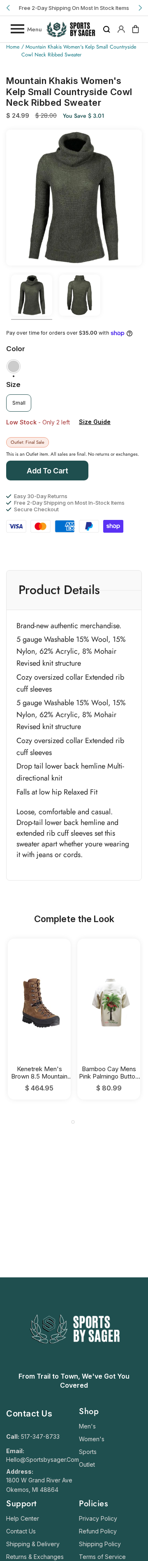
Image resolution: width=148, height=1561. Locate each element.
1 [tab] (73, 1122)
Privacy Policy (98, 1518)
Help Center (22, 1518)
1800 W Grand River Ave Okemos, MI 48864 (39, 1485)
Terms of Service (102, 1556)
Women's (91, 1438)
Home (12, 47)
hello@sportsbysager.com (42, 1459)
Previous (9, 8)
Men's (87, 1426)
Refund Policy (98, 1531)
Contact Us (21, 1531)
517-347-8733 (40, 1436)
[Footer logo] (74, 1364)
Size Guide (95, 421)
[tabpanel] (39, 1019)
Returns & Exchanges (35, 1556)
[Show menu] (17, 29)
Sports (88, 1451)
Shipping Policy (100, 1543)
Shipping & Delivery (33, 1543)
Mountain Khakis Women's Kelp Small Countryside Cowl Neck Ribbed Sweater (78, 50)
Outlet (87, 1464)
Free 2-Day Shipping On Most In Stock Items (74, 8)
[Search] (106, 29)
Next (139, 8)
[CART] (136, 29)
